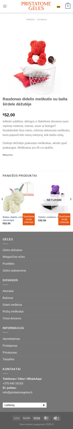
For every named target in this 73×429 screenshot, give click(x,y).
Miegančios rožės (14, 256)
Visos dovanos (12, 318)
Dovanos (42, 20)
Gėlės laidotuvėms (14, 270)
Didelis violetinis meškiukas (53, 217)
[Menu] (5, 6)
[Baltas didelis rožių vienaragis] (19, 197)
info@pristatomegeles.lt (17, 392)
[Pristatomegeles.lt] (36, 6)
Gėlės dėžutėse (12, 250)
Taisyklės (8, 359)
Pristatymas (10, 345)
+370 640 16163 (13, 383)
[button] (68, 422)
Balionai (8, 297)
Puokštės (8, 263)
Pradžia (30, 20)
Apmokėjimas (11, 338)
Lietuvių (58, 6)
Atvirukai (8, 291)
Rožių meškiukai (13, 311)
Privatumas (10, 352)
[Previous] (2, 206)
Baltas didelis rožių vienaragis (13, 219)
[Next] (70, 206)
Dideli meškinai (12, 304)
